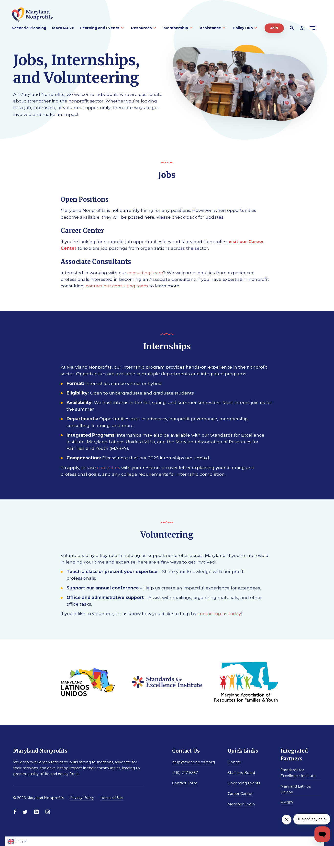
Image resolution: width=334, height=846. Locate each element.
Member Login (241, 804)
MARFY (286, 803)
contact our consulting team (117, 285)
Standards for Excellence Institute (298, 773)
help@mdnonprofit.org (193, 762)
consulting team (145, 272)
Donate (234, 762)
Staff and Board (241, 772)
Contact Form (184, 783)
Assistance (210, 28)
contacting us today (219, 613)
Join (274, 28)
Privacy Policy (82, 797)
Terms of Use (111, 797)
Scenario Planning (29, 28)
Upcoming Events (244, 783)
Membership (176, 28)
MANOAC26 (63, 28)
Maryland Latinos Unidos (295, 789)
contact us (108, 467)
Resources (141, 28)
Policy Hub (243, 28)
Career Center (240, 793)
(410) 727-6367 (185, 772)
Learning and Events (99, 28)
